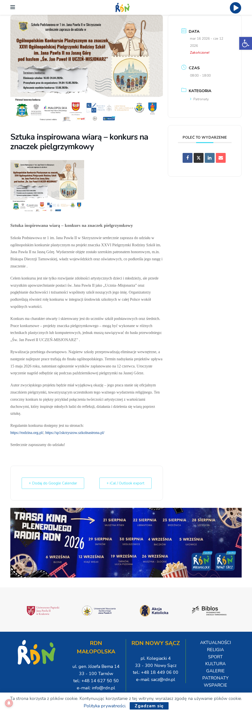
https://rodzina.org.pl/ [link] (26, 433)
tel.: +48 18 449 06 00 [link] (155, 672)
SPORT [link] (215, 657)
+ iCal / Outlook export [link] (125, 483)
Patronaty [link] (201, 99)
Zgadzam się (149, 706)
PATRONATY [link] (215, 678)
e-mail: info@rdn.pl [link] (96, 688)
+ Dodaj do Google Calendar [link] (53, 483)
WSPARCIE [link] (215, 685)
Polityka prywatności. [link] (105, 706)
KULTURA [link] (215, 664)
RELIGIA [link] (215, 650)
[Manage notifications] (9, 703)
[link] (245, 43)
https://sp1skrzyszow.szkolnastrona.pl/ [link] (74, 433)
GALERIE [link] (215, 671)
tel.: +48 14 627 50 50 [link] (96, 681)
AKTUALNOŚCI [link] (215, 643)
